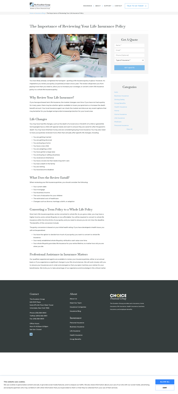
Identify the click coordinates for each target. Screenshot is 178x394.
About (98, 6)
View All (129, 129)
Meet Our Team (76, 303)
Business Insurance (77, 327)
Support (107, 6)
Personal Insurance (77, 323)
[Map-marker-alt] (31, 334)
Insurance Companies (78, 307)
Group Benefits (75, 339)
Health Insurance (76, 335)
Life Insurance (75, 331)
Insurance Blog (40, 13)
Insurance (87, 6)
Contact (118, 6)
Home (32, 13)
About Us (73, 299)
